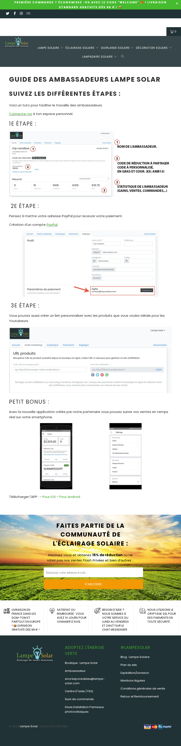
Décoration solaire (152, 48)
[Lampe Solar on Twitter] (7, 14)
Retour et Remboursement (140, 696)
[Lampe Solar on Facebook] (14, 14)
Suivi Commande (48, 22)
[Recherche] (123, 55)
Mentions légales (133, 680)
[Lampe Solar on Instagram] (21, 14)
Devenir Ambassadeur (148, 22)
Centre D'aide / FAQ (79, 691)
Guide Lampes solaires (80, 22)
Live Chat (10, 22)
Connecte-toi (20, 113)
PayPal (52, 224)
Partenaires (109, 22)
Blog (125, 22)
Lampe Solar (29, 726)
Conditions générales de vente (143, 688)
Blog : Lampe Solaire (135, 657)
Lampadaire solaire (98, 56)
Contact (26, 22)
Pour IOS (49, 496)
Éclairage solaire (80, 48)
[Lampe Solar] (16, 43)
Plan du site (129, 665)
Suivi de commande (79, 699)
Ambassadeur (75, 671)
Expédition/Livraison (135, 673)
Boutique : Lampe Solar (81, 663)
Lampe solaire (49, 48)
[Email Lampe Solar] (28, 14)
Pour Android (69, 496)
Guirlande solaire (116, 48)
